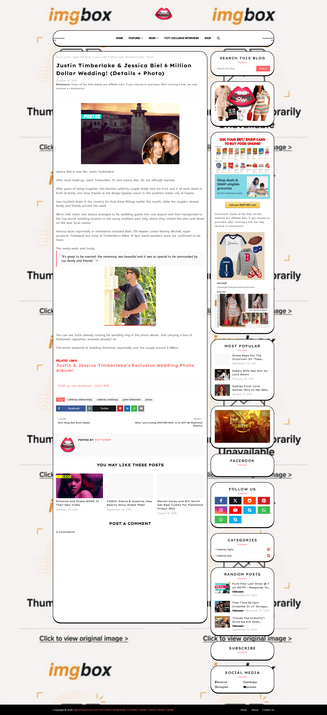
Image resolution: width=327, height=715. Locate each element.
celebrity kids (243, 555)
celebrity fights (243, 549)
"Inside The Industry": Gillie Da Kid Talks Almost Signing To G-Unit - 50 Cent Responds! (251, 620)
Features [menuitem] (134, 38)
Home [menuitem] (119, 38)
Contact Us (268, 710)
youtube (251, 687)
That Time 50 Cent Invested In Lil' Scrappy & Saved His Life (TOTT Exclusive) (250, 604)
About (68, 15)
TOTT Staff (102, 439)
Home (57, 15)
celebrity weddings (107, 399)
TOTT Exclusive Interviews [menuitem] (181, 38)
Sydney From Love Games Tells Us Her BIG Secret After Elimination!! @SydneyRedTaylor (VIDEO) (249, 388)
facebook (221, 682)
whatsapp (251, 682)
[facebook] (245, 15)
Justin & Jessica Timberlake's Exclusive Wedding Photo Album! (125, 368)
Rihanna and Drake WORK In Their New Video (77, 503)
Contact (81, 15)
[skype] (272, 15)
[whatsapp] (264, 510)
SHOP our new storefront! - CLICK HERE (83, 386)
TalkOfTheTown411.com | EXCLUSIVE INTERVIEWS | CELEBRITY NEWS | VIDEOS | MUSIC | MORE (123, 710)
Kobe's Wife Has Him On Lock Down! (250, 372)
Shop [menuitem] (208, 38)
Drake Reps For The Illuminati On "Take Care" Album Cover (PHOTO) (246, 357)
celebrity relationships (80, 399)
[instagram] (259, 15)
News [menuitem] (152, 38)
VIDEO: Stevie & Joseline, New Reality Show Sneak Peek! (129, 503)
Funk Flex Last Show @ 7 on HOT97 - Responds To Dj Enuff (250, 585)
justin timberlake (132, 399)
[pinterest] (266, 15)
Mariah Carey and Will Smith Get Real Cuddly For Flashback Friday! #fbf (180, 505)
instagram (222, 687)
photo (67, 57)
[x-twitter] (252, 15)
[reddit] (249, 500)
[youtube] (235, 510)
